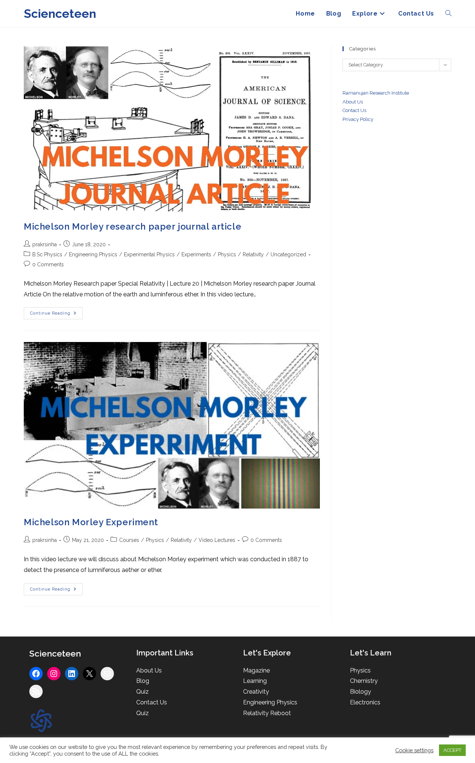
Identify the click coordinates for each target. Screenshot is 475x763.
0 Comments (48, 264)
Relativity (253, 254)
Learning (255, 680)
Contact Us (151, 702)
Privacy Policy (358, 119)
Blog (142, 680)
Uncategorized (288, 254)
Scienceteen (60, 13)
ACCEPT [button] (452, 750)
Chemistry (364, 680)
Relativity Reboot (267, 713)
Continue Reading (56, 314)
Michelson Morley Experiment (91, 522)
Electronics (365, 702)
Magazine (256, 670)
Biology (360, 691)
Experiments (196, 254)
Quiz (142, 691)
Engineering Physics (93, 254)
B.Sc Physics (47, 254)
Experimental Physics (149, 254)
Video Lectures (217, 540)
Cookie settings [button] (414, 750)
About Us (353, 102)
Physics (227, 254)
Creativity (256, 691)
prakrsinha (44, 244)
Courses (129, 540)
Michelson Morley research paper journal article (132, 226)
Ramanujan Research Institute (376, 93)
